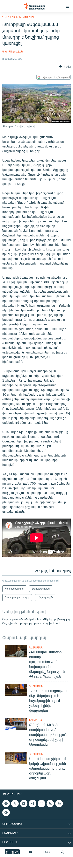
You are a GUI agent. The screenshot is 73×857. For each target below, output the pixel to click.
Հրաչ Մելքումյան (12, 51)
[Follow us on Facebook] (6, 803)
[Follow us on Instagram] (41, 803)
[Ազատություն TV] (30, 852)
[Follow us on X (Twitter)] (14, 803)
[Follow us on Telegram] (32, 803)
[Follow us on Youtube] (23, 803)
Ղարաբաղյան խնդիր (18, 17)
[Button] (65, 66)
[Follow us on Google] (6, 812)
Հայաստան (36, 647)
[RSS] (50, 803)
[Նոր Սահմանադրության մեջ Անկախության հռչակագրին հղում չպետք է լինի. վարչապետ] (16, 690)
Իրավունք (35, 720)
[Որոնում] (62, 852)
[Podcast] (59, 803)
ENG (46, 852)
